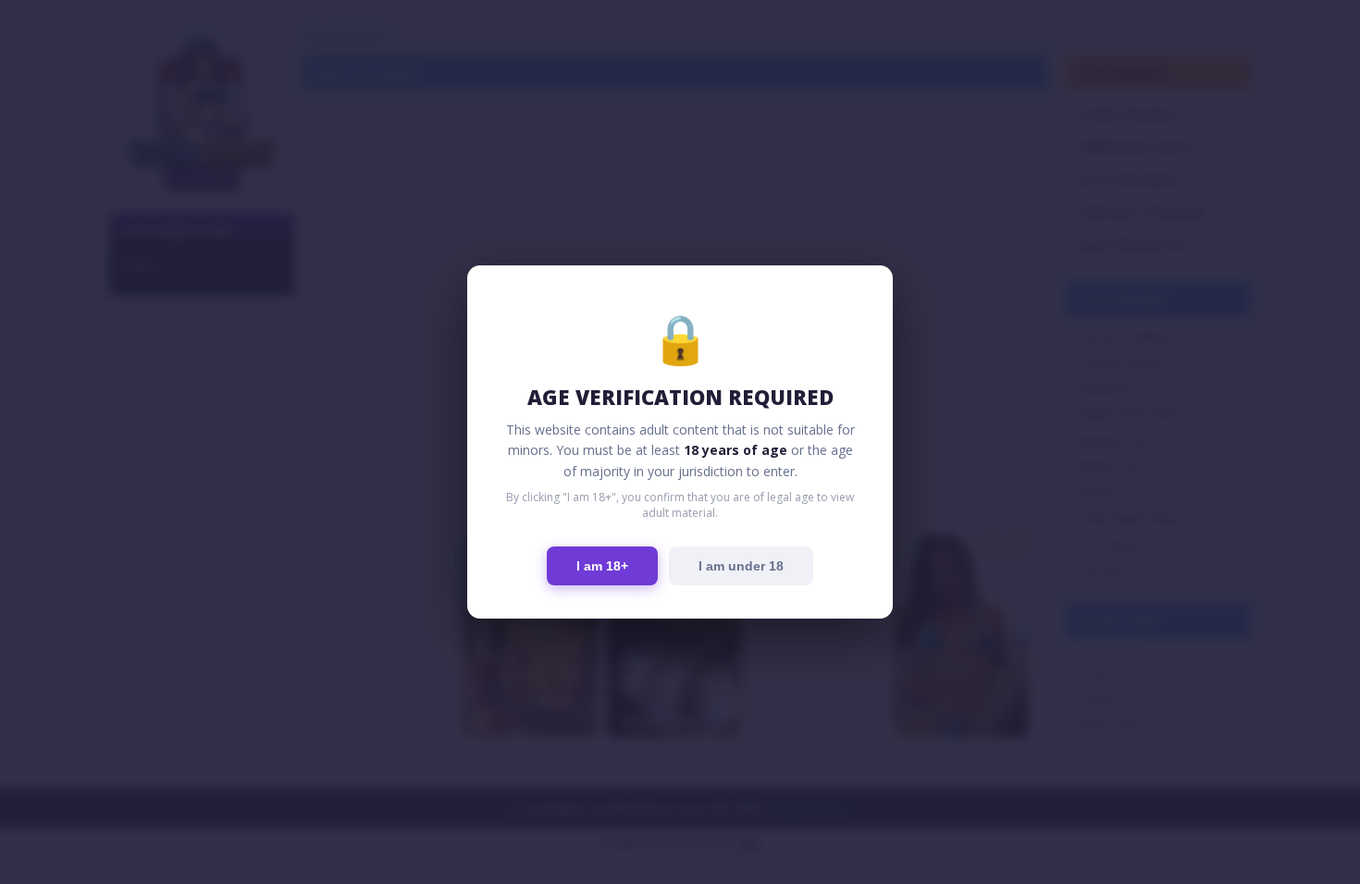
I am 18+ (602, 566)
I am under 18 (741, 566)
